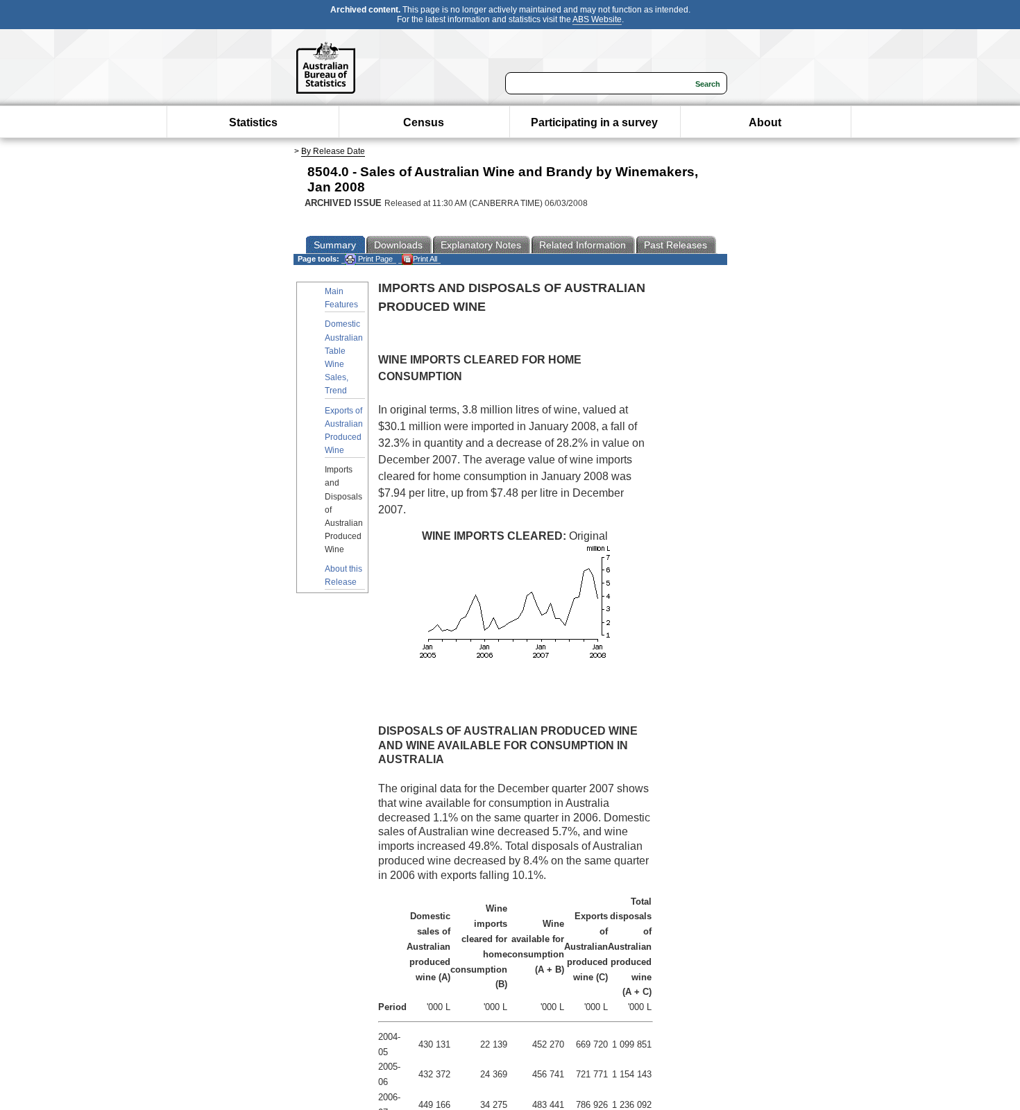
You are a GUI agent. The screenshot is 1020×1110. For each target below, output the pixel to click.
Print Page (374, 259)
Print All (425, 259)
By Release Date (333, 151)
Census (423, 122)
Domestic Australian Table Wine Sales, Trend (344, 357)
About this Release (343, 575)
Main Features (341, 298)
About (765, 122)
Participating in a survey (594, 122)
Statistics (253, 122)
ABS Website (597, 19)
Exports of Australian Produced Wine (344, 431)
